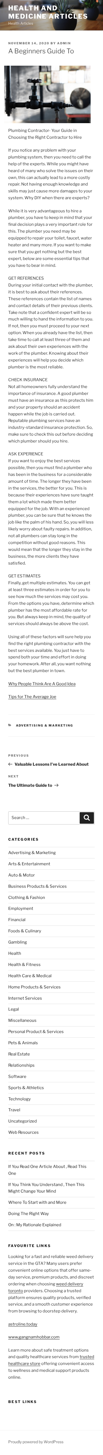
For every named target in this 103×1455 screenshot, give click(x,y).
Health (14, 953)
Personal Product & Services (36, 1031)
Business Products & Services (37, 886)
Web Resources (23, 1132)
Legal (13, 1009)
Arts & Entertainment (29, 863)
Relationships (21, 1065)
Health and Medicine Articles (48, 12)
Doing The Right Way (28, 1213)
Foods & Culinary (24, 930)
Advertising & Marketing (44, 725)
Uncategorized (22, 1121)
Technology (19, 1099)
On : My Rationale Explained (34, 1224)
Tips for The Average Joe (32, 696)
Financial (17, 919)
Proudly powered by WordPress (35, 1441)
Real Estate (19, 1054)
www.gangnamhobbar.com (34, 1337)
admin (64, 43)
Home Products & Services (34, 987)
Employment (20, 908)
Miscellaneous (22, 1020)
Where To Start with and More (37, 1202)
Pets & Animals (23, 1042)
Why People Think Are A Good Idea (42, 683)
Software (17, 1076)
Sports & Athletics (26, 1087)
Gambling (17, 942)
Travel (14, 1109)
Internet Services (25, 998)
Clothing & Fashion (26, 897)
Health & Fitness (24, 964)
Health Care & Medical (30, 975)
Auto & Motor (21, 875)
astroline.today (22, 1324)
